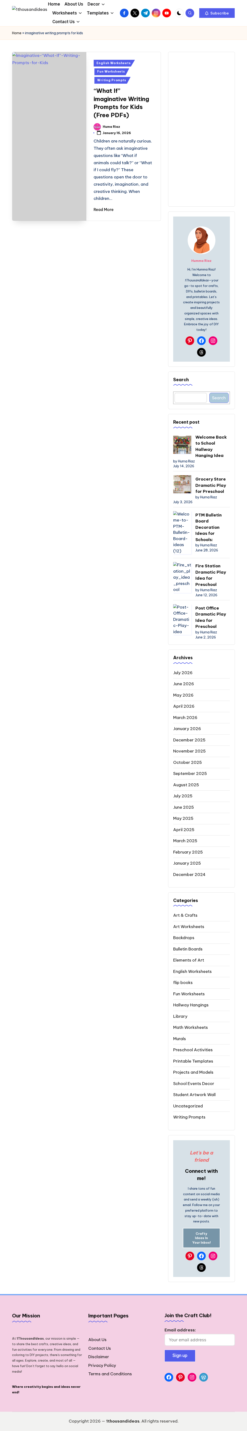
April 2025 (183, 829)
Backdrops (183, 937)
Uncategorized (188, 1106)
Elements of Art (188, 960)
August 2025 (186, 784)
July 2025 (182, 796)
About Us (97, 1339)
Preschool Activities (193, 1049)
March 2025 (185, 840)
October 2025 (187, 762)
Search (181, 379)
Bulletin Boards (188, 949)
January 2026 (187, 728)
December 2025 (189, 740)
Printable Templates (193, 1061)
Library (180, 1016)
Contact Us (99, 1348)
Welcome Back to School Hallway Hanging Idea (211, 446)
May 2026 (183, 695)
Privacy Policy (102, 1365)
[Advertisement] (201, 129)
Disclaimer (98, 1356)
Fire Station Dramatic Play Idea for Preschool (210, 575)
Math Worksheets (190, 1027)
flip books (183, 982)
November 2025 (189, 751)
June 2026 (183, 683)
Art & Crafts (185, 915)
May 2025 (183, 818)
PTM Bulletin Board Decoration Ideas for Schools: (208, 527)
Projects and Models (193, 1072)
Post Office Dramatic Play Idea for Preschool (210, 617)
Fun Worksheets (111, 71)
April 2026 (183, 706)
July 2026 (182, 672)
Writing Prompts (111, 80)
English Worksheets (113, 63)
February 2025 (188, 852)
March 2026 (185, 717)
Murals (179, 1038)
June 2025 (183, 807)
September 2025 (190, 773)
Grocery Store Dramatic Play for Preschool (210, 485)
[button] (217, 13)
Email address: (180, 1330)
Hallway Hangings (191, 1005)
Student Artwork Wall (194, 1094)
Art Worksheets (188, 926)
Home (16, 33)
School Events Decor (193, 1083)
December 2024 (189, 874)
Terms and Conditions (110, 1374)
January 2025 (187, 863)
